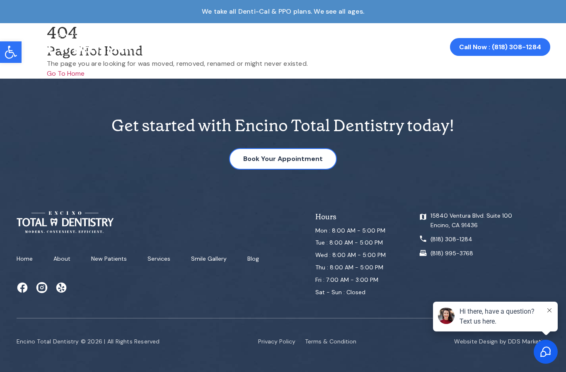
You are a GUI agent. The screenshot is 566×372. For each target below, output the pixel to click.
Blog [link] (253, 258)
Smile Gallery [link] (319, 47)
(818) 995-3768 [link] (452, 253)
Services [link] (274, 47)
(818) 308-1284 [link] (451, 239)
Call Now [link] (500, 47)
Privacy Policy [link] (276, 341)
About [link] (189, 47)
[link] (11, 52)
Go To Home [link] (66, 73)
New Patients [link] (109, 258)
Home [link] (160, 47)
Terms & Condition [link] (330, 341)
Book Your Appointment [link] (283, 158)
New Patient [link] (230, 47)
